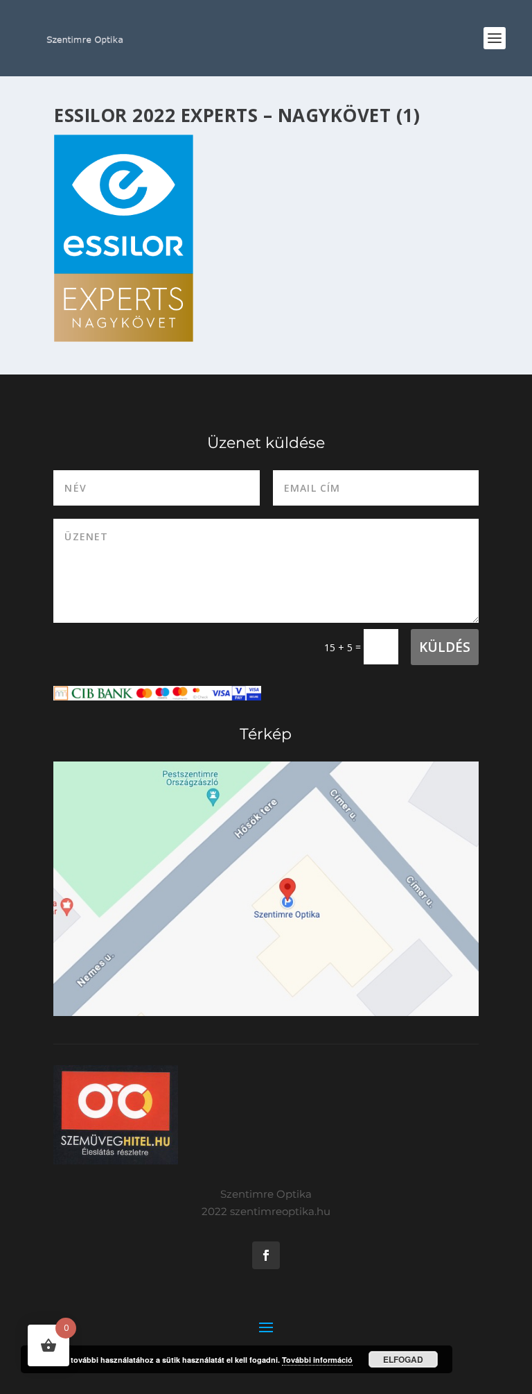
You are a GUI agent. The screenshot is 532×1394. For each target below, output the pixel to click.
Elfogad (403, 1359)
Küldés (444, 647)
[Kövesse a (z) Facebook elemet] (266, 1255)
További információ (317, 1359)
